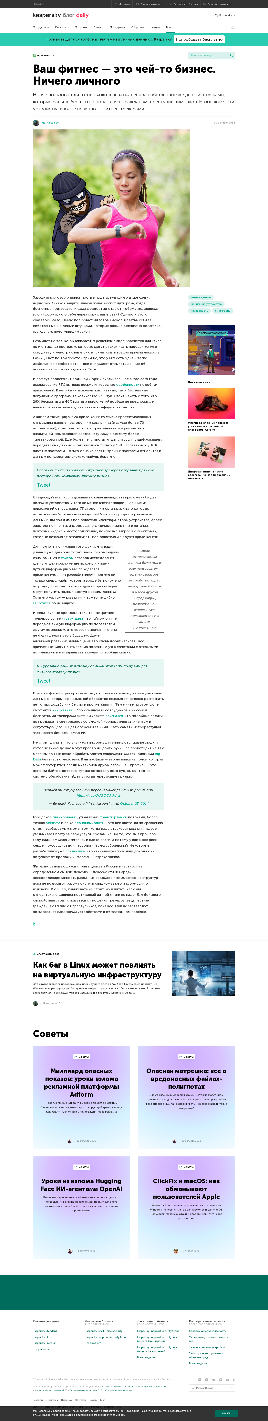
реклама (53, 823)
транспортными (113, 817)
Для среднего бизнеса (185, 4)
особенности (127, 384)
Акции (156, 27)
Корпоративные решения (207, 1321)
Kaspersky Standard (45, 1331)
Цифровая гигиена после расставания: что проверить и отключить (209, 475)
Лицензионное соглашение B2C (51, 1390)
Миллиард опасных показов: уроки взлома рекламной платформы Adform (208, 426)
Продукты (39, 27)
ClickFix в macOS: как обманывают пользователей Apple (186, 1188)
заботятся (41, 603)
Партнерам (66, 1400)
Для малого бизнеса (152, 4)
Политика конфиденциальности (116, 1386)
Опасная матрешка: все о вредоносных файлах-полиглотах (186, 1078)
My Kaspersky (223, 15)
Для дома (124, 4)
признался (114, 716)
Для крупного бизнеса (220, 4)
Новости (93, 1400)
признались (75, 851)
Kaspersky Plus (42, 1337)
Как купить (62, 27)
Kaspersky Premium (44, 1343)
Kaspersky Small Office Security (103, 1331)
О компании (52, 1400)
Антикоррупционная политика (151, 1386)
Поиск (231, 55)
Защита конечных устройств (207, 1347)
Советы (83, 1056)
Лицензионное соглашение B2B (86, 1390)
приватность (45, 55)
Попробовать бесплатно (199, 39)
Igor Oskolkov (50, 122)
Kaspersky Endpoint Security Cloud (106, 1337)
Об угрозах (138, 27)
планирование (65, 817)
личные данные (201, 297)
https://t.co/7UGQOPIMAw (99, 795)
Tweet (43, 485)
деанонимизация (88, 823)
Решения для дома (46, 1321)
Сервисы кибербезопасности (207, 1331)
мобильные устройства (206, 304)
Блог (169, 27)
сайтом (67, 558)
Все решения (41, 1349)
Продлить (81, 27)
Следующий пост (48, 953)
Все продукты (94, 1343)
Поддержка (117, 27)
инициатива (62, 710)
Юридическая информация (118, 1390)
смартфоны (223, 310)
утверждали (72, 618)
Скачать (99, 27)
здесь (121, 1414)
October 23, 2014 (134, 803)
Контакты (38, 1400)
